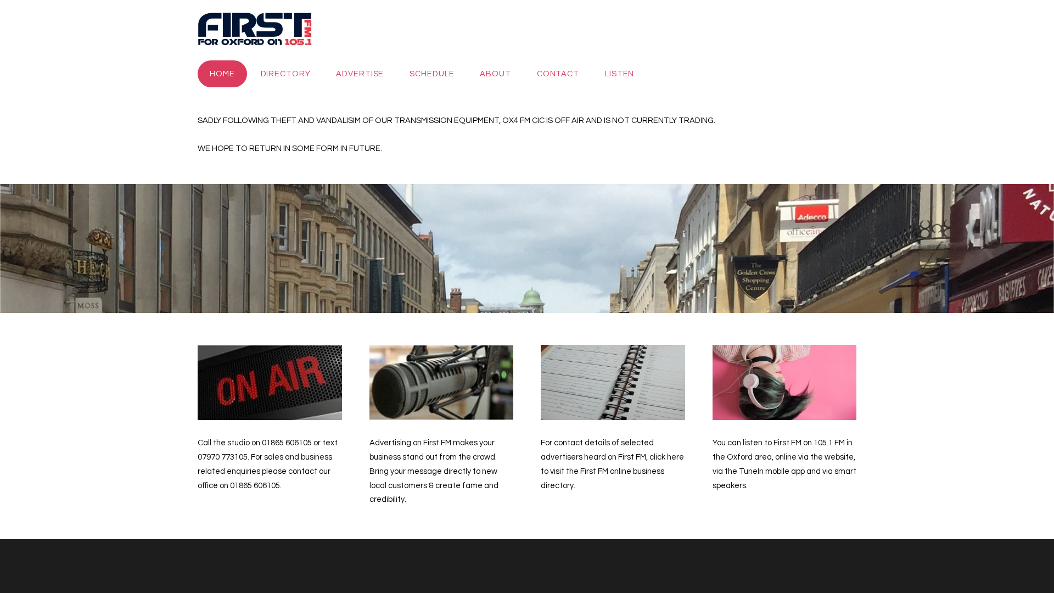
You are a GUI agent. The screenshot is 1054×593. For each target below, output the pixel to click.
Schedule (432, 74)
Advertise (360, 74)
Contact (558, 74)
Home (222, 74)
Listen (619, 74)
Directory (286, 74)
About (495, 74)
